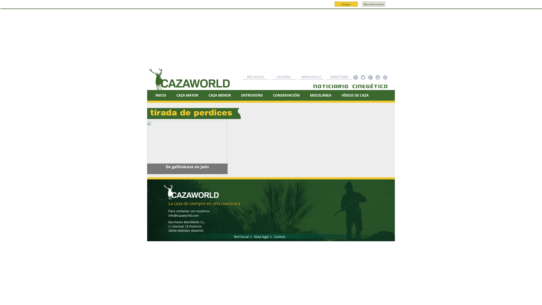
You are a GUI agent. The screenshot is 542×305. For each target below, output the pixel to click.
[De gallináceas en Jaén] (187, 147)
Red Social (255, 77)
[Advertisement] (271, 40)
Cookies (279, 236)
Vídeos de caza (355, 95)
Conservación (286, 95)
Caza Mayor (187, 95)
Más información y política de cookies (270, 6)
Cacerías (284, 77)
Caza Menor (220, 95)
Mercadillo (311, 77)
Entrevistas (252, 95)
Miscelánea (320, 95)
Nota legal (261, 236)
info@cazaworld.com (183, 215)
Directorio (339, 77)
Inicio (160, 95)
